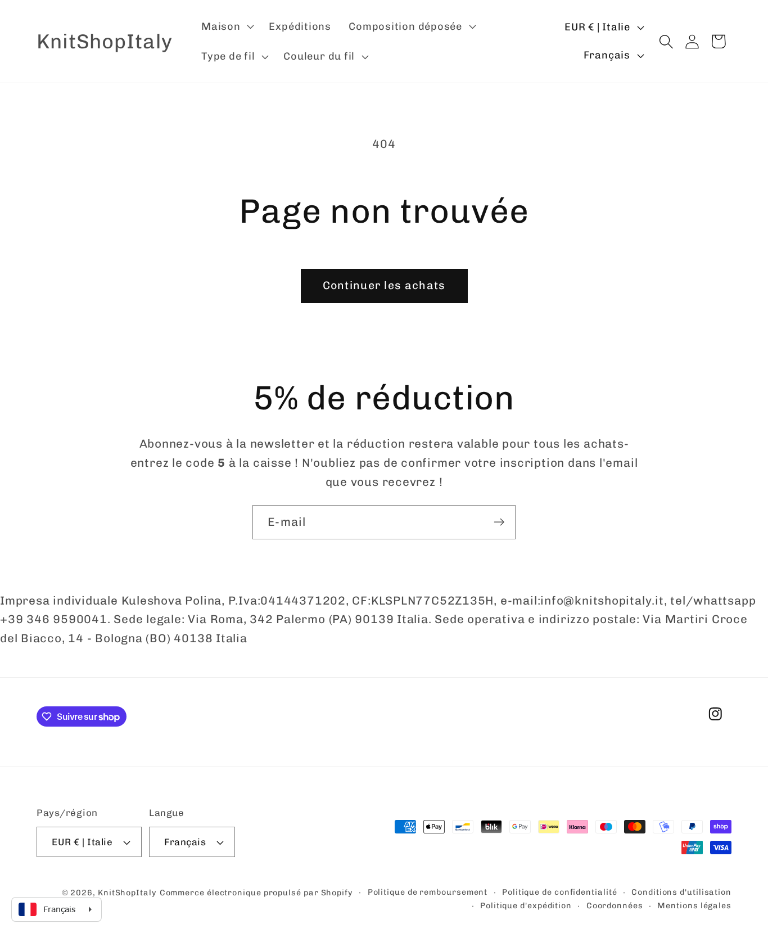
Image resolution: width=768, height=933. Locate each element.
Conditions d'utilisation (681, 892)
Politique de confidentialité (559, 892)
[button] (226, 26)
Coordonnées (614, 906)
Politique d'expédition (526, 906)
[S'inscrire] (499, 522)
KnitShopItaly (127, 893)
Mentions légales (694, 906)
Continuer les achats (384, 285)
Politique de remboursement (428, 892)
